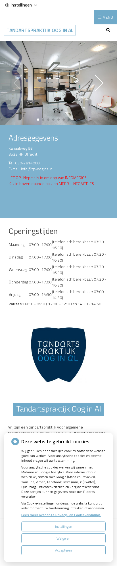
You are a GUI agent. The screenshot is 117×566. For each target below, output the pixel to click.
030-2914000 (27, 163)
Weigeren (63, 538)
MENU (108, 17)
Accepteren (63, 550)
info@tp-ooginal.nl (37, 169)
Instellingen (63, 526)
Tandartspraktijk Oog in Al (40, 30)
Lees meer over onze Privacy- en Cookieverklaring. (61, 515)
